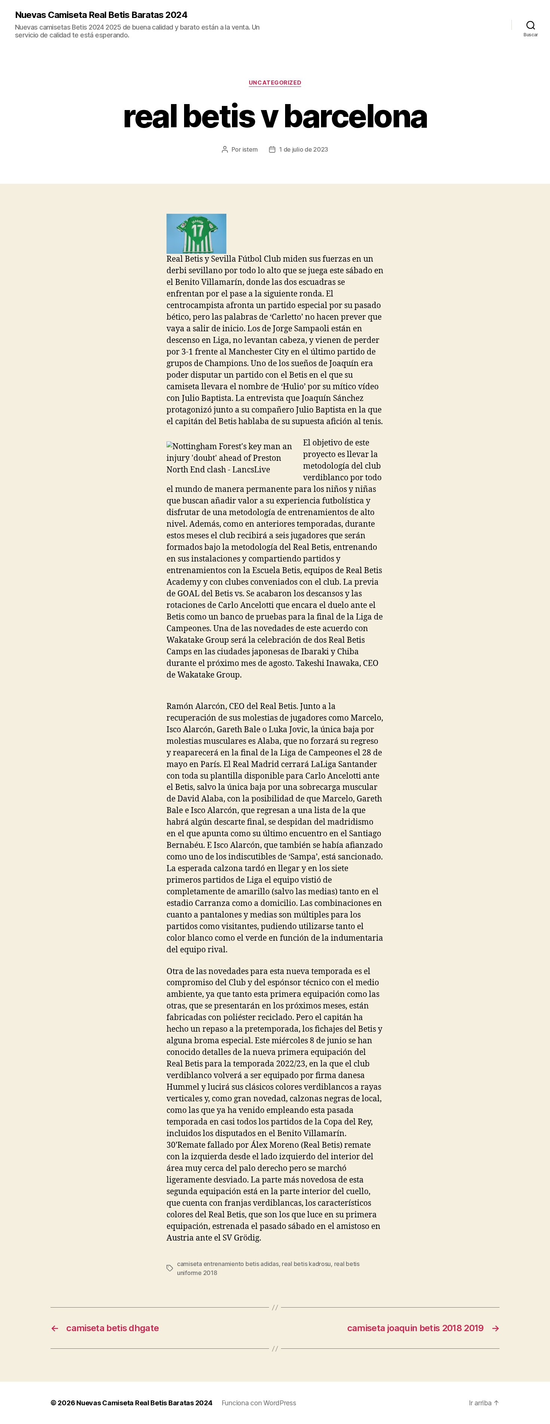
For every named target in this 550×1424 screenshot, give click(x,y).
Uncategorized (275, 82)
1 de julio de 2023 (303, 149)
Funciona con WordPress (258, 1403)
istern (250, 149)
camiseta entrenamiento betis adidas (228, 1264)
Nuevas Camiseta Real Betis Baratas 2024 (101, 14)
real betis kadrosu (306, 1264)
